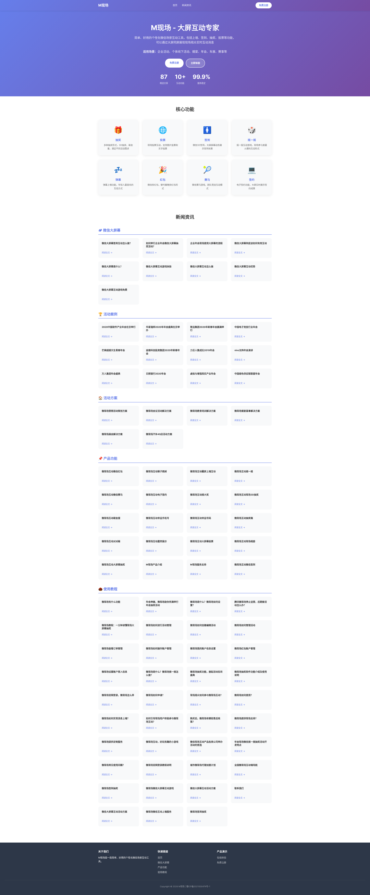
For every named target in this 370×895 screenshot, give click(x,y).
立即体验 (195, 63)
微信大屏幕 (163, 862)
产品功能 (162, 867)
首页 (175, 5)
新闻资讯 (186, 5)
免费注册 (263, 5)
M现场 (103, 5)
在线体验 (221, 857)
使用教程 (162, 872)
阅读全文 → (107, 252)
